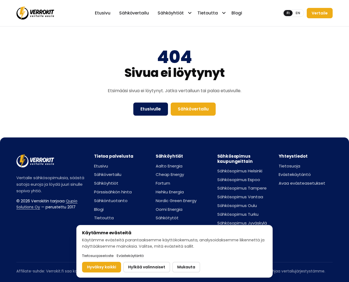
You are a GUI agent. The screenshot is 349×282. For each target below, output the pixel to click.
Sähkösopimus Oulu (237, 205)
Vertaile (320, 13)
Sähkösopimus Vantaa (240, 197)
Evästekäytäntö (295, 174)
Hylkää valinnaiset (146, 267)
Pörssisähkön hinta (113, 192)
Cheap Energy (170, 174)
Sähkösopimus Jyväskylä (242, 223)
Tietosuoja (289, 166)
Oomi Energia (169, 209)
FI (288, 13)
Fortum (163, 183)
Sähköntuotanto (111, 200)
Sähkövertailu (134, 13)
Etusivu (102, 13)
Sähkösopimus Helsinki (239, 171)
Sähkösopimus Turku (237, 214)
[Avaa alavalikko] (190, 13)
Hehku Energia (170, 192)
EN (298, 13)
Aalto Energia (169, 166)
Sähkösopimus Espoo (238, 179)
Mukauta (186, 267)
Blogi (236, 13)
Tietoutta (207, 13)
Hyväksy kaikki (101, 267)
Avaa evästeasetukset (302, 183)
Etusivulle (150, 109)
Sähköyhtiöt (171, 13)
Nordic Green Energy (176, 200)
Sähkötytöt (167, 218)
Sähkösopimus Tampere (242, 188)
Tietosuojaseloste (98, 255)
